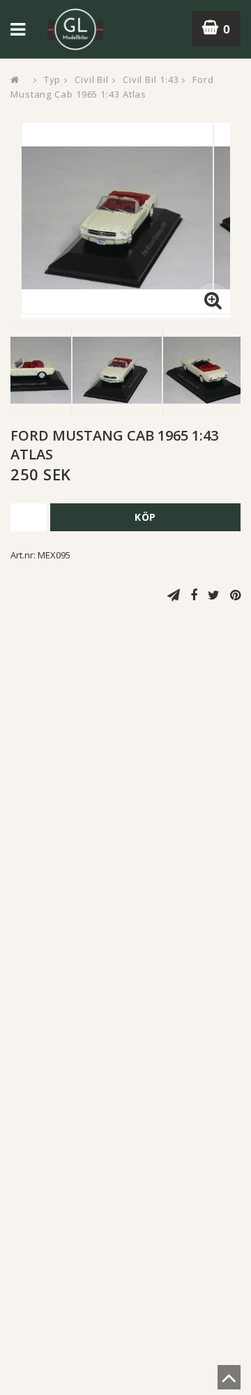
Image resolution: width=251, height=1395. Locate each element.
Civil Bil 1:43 (151, 79)
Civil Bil (92, 79)
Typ (52, 79)
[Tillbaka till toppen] (229, 1382)
